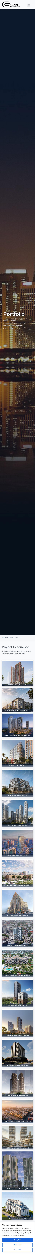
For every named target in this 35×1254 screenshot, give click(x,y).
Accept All (17, 1240)
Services (10, 637)
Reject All (17, 1250)
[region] (17, 1238)
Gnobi (4, 637)
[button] (28, 5)
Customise (17, 1245)
